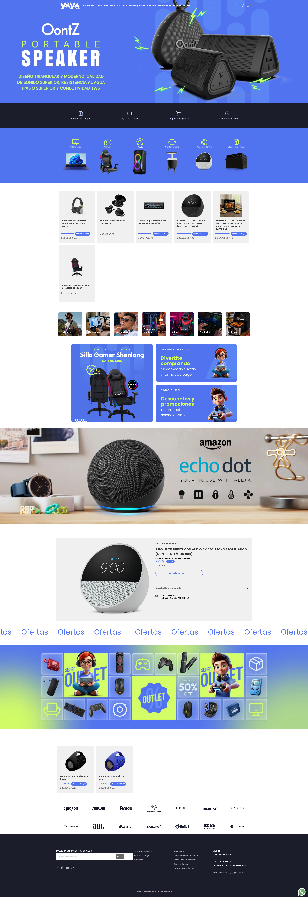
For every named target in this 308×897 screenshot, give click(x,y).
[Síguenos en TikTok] (72, 867)
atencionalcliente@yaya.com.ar (228, 872)
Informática (88, 5)
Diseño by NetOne (167, 892)
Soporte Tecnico (182, 864)
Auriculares (123, 332)
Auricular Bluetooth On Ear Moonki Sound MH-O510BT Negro (74, 223)
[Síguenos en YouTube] (68, 867)
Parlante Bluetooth (170, 543)
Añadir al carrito (179, 573)
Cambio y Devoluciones (185, 868)
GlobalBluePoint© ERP (148, 892)
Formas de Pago (142, 855)
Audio (99, 5)
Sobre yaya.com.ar (143, 851)
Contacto (138, 859)
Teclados (205, 332)
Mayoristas (179, 851)
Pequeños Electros (181, 5)
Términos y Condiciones (185, 859)
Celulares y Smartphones (159, 5)
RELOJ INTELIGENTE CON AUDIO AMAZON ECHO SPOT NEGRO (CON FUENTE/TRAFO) (191, 223)
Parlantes (65, 332)
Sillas (175, 332)
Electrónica (109, 5)
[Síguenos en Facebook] (58, 867)
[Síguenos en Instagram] (63, 867)
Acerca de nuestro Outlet (186, 855)
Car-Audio (122, 5)
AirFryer (232, 332)
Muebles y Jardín (137, 5)
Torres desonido (149, 331)
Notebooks (94, 332)
